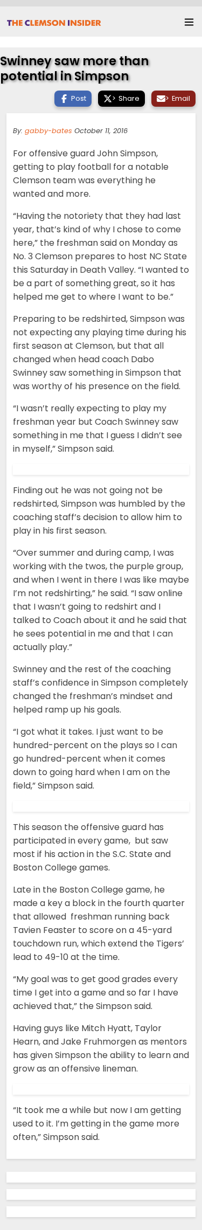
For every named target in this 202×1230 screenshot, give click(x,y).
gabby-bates (48, 130)
